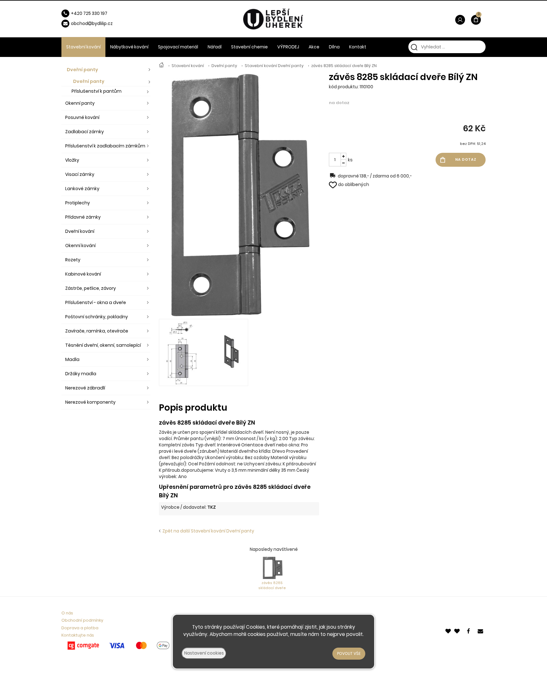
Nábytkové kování (129, 47)
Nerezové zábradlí (85, 388)
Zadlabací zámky (84, 131)
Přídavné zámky (83, 217)
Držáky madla (80, 373)
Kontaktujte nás (77, 635)
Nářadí (215, 47)
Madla (72, 359)
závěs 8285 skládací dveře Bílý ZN (344, 65)
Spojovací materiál (178, 47)
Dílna (334, 47)
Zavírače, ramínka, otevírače (96, 331)
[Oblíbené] (448, 630)
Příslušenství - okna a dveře (95, 302)
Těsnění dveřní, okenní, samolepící (103, 345)
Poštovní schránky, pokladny (96, 317)
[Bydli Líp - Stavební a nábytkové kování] (161, 65)
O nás (67, 613)
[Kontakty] (481, 630)
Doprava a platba (79, 628)
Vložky (72, 160)
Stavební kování (188, 65)
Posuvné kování (82, 117)
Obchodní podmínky (82, 620)
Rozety (72, 260)
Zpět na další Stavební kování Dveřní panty (207, 531)
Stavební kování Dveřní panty (274, 65)
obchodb (83, 24)
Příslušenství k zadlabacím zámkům (105, 146)
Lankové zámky (82, 188)
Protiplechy (77, 203)
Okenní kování (80, 245)
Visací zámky (79, 174)
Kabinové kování (83, 274)
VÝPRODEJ (288, 47)
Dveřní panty (224, 65)
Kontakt (357, 47)
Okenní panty (80, 103)
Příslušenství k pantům (97, 91)
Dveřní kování (79, 231)
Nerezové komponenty (90, 402)
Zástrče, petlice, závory (90, 288)
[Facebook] (469, 630)
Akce (314, 47)
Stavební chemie (249, 47)
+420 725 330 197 (89, 13)
